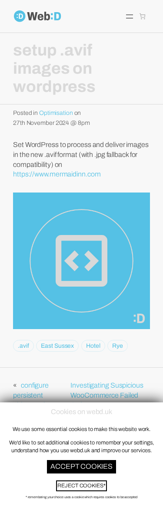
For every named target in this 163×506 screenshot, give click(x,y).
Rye (117, 346)
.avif (23, 346)
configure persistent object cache (32, 395)
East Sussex (57, 346)
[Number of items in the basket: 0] (142, 16)
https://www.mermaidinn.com (56, 174)
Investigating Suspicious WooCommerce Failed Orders (106, 395)
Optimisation (56, 113)
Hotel (93, 346)
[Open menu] (129, 16)
